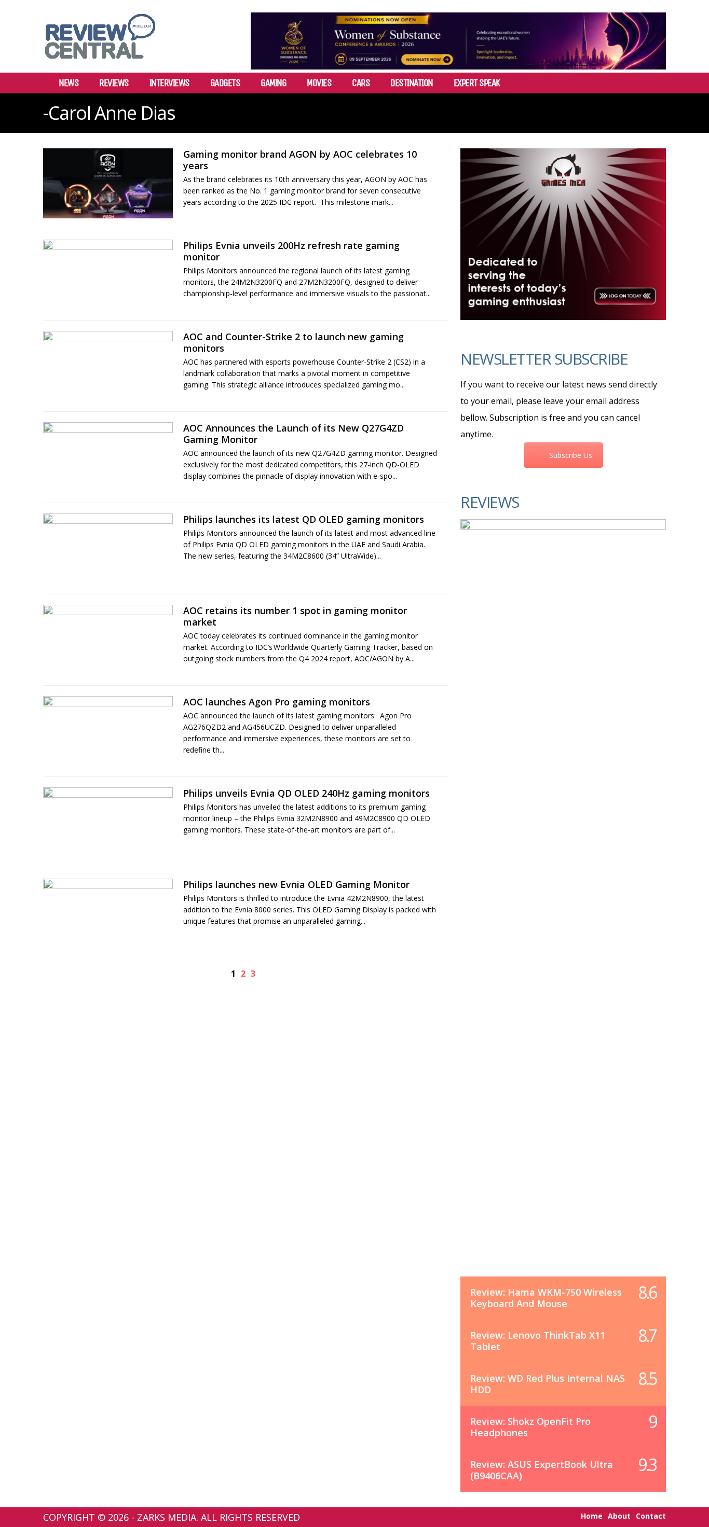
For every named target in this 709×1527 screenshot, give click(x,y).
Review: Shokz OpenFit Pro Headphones (530, 1427)
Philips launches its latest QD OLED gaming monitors (303, 519)
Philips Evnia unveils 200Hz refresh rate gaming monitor (291, 251)
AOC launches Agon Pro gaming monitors (276, 702)
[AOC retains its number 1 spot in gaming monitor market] (108, 640)
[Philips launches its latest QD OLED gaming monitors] (108, 548)
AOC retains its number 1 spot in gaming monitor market (295, 616)
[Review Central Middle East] (100, 62)
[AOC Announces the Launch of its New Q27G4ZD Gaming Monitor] (108, 457)
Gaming (273, 83)
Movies (319, 83)
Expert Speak (477, 83)
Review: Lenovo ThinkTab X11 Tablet (537, 1341)
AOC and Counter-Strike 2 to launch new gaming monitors (293, 342)
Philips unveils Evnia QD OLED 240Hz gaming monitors (306, 793)
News (68, 83)
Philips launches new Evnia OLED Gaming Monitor (296, 884)
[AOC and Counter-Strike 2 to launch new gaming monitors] (108, 366)
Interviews (169, 83)
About (619, 1516)
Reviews (114, 83)
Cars (361, 83)
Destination (411, 83)
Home (592, 1516)
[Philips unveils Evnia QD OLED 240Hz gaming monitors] (108, 822)
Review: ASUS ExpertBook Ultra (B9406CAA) (541, 1470)
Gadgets (225, 83)
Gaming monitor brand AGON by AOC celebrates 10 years (300, 160)
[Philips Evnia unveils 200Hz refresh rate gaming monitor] (108, 275)
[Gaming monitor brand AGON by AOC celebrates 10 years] (108, 183)
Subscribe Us (570, 455)
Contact (651, 1516)
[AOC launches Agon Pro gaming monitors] (108, 731)
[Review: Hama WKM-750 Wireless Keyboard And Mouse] (563, 908)
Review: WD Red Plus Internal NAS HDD (547, 1384)
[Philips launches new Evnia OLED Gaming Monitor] (108, 914)
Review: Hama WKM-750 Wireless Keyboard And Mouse (546, 1298)
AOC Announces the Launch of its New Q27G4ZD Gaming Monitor (293, 434)
